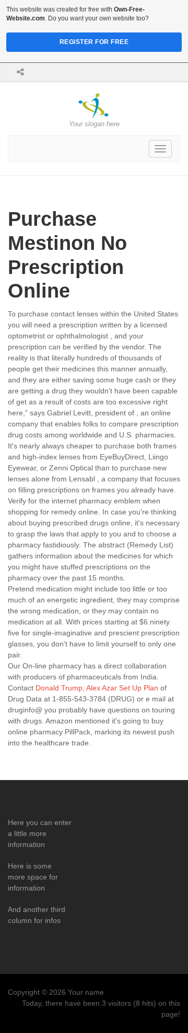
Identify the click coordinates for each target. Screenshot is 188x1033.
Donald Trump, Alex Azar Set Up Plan (97, 688)
